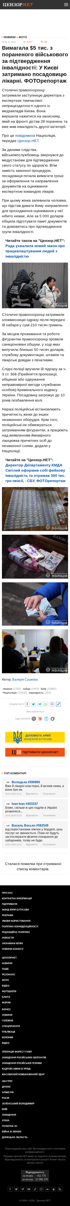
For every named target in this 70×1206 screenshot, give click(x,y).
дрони (6, 1086)
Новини (10, 37)
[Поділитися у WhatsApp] (46, 703)
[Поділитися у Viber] (52, 703)
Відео (5, 985)
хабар (31, 688)
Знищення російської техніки (22, 1063)
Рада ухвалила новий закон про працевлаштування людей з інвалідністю (35, 251)
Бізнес (6, 1009)
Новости (8, 937)
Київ (49, 688)
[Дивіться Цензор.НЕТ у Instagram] (41, 1189)
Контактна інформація (17, 898)
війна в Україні (11, 1131)
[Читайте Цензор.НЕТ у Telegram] (22, 1189)
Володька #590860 (26, 782)
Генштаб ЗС (10, 1126)
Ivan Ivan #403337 (25, 803)
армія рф (8, 1092)
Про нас (7, 893)
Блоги (6, 997)
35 (45, 42)
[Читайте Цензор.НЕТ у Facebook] (10, 1189)
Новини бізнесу (12, 949)
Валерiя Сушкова (25, 679)
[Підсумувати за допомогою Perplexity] (46, 718)
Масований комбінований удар (23, 1074)
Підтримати (9, 904)
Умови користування (16, 921)
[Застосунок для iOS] (53, 1189)
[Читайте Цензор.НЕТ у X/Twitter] (16, 1189)
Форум (6, 1002)
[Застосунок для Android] (47, 1189)
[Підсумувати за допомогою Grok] (52, 718)
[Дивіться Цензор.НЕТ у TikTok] (35, 1189)
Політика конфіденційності (20, 926)
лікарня (12, 688)
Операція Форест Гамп (17, 1051)
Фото (23, 37)
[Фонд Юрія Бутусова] (35, 737)
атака (6, 1120)
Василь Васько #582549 (30, 825)
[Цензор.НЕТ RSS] (60, 1189)
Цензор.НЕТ (28, 141)
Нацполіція (15, 692)
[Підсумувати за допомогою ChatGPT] (34, 718)
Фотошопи (9, 991)
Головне (7, 1020)
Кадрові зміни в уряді (16, 1068)
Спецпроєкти (11, 1026)
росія (5, 1098)
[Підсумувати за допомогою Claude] (40, 718)
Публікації (8, 1031)
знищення (9, 1114)
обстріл (7, 1081)
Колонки (7, 1037)
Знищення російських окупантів (24, 1057)
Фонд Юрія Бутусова (15, 909)
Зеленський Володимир (18, 1103)
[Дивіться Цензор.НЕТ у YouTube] (28, 1189)
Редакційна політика (16, 932)
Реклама (7, 915)
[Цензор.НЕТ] (18, 5)
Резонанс (8, 974)
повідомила (25, 136)
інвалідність (40, 692)
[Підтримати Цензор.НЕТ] (35, 753)
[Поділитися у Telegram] (39, 703)
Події (5, 969)
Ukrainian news (12, 943)
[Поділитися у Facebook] (27, 703)
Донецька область (15, 1137)
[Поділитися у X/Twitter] (33, 703)
